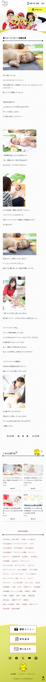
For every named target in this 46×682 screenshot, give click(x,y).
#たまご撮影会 (22, 569)
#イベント (32, 552)
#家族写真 (31, 595)
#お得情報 (6, 561)
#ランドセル (29, 582)
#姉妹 (24, 595)
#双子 (18, 595)
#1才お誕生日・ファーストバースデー (15, 544)
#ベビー (30, 578)
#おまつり (6, 556)
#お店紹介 (34, 556)
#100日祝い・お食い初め (11, 539)
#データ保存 (33, 569)
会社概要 (13, 674)
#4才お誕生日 (29, 548)
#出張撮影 (37, 587)
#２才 (32, 544)
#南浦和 (11, 595)
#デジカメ (6, 574)
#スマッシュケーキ (9, 569)
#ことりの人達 (7, 565)
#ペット (23, 578)
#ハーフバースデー (18, 574)
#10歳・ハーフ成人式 (28, 539)
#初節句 (27, 591)
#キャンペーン (25, 561)
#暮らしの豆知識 (8, 604)
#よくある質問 (18, 582)
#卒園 (34, 591)
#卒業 (5, 595)
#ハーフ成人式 (31, 574)
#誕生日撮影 (16, 608)
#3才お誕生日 (18, 548)
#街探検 (24, 604)
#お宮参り (25, 556)
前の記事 (10, 436)
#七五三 (37, 582)
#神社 (18, 604)
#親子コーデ (33, 604)
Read (11, 488)
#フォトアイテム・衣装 (10, 578)
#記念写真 (6, 608)
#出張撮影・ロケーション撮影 (13, 591)
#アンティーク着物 (20, 552)
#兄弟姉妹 (6, 587)
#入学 (19, 587)
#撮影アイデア (16, 600)
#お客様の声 (16, 556)
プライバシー (31, 674)
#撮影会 (26, 600)
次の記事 (35, 436)
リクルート (21, 674)
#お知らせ (15, 561)
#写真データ (28, 587)
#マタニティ (7, 582)
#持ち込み (6, 600)
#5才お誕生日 (7, 552)
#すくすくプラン (20, 565)
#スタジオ (31, 565)
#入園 (13, 587)
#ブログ (5, 485)
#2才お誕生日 (7, 548)
